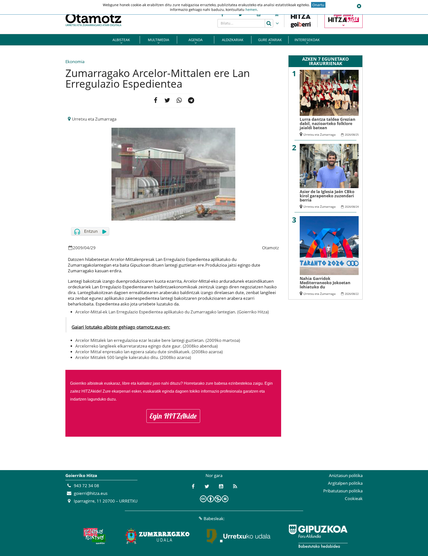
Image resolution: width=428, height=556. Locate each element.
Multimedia (158, 39)
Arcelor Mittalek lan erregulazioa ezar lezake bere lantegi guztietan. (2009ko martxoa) (157, 340)
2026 (348, 134)
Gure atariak (270, 39)
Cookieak (354, 498)
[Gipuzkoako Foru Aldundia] (318, 536)
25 (357, 134)
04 (86, 248)
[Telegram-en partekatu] (191, 101)
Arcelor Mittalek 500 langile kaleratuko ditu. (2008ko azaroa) (133, 357)
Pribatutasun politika (343, 491)
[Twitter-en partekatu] (167, 101)
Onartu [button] (318, 4)
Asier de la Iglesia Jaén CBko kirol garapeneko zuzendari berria (327, 196)
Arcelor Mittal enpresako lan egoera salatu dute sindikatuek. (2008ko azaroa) (149, 351)
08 (353, 134)
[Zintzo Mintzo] (94, 536)
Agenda (195, 39)
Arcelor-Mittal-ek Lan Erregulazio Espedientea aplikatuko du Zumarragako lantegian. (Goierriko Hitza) (172, 312)
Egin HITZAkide (173, 415)
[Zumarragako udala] (158, 536)
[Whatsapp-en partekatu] (179, 101)
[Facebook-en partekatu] (155, 101)
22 (357, 294)
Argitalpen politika (345, 483)
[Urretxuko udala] (239, 536)
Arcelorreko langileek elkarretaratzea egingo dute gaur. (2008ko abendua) (146, 346)
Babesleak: (214, 518)
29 (93, 248)
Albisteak (121, 39)
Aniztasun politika (346, 475)
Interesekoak (307, 39)
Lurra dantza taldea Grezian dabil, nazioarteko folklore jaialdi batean (327, 124)
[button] (359, 6)
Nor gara (214, 475)
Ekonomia (74, 61)
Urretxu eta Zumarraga (94, 119)
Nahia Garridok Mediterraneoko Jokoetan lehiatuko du (325, 283)
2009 (78, 248)
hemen (251, 9)
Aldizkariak (232, 39)
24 (357, 206)
